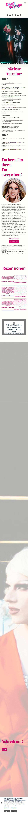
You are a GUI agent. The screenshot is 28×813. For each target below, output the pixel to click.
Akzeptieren (6, 811)
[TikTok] (12, 15)
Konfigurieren (14, 807)
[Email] (20, 15)
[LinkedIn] (15, 15)
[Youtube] (18, 15)
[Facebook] (7, 15)
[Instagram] (10, 15)
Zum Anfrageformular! (14, 241)
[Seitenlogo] (14, 5)
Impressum (6, 807)
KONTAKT (4, 749)
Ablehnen (14, 811)
